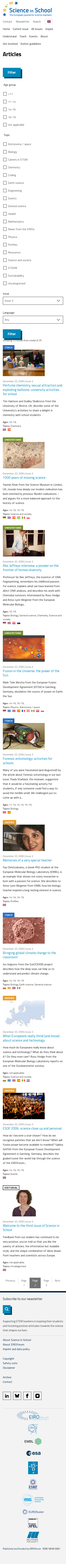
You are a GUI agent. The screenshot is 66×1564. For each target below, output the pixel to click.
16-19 (12, 117)
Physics (12, 237)
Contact (7, 21)
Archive (7, 1377)
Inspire (49, 29)
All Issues (37, 29)
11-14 (12, 101)
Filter (12, 72)
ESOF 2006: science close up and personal (32, 1128)
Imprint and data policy (16, 1349)
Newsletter (22, 21)
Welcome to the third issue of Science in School (31, 1227)
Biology (12, 152)
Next (57, 1281)
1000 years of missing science (24, 477)
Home (6, 29)
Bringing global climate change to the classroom (29, 955)
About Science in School (17, 1340)
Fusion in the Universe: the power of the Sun (31, 673)
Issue (6, 293)
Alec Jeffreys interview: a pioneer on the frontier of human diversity (31, 567)
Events (33, 36)
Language (8, 312)
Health (12, 214)
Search (37, 21)
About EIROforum (13, 1344)
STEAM (12, 268)
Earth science (16, 183)
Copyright (8, 1358)
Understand (10, 36)
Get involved (10, 44)
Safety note (10, 1363)
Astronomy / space (19, 144)
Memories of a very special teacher (27, 860)
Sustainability (16, 275)
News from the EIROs (21, 229)
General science (17, 206)
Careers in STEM (17, 159)
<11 (10, 94)
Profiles (12, 244)
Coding (12, 175)
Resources (14, 252)
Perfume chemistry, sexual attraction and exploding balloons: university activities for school (32, 389)
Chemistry (14, 167)
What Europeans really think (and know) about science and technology (31, 1038)
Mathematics (16, 221)
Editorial (11, 1187)
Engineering (15, 190)
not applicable (16, 125)
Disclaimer (9, 1368)
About (44, 36)
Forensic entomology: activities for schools (27, 760)
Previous (10, 1281)
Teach (22, 36)
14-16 (12, 109)
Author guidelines (30, 44)
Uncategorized (16, 283)
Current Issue (21, 29)
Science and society (19, 260)
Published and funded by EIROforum (22, 1548)
